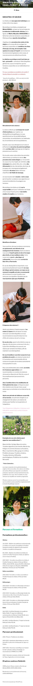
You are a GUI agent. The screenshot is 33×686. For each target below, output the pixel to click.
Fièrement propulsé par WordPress (12, 682)
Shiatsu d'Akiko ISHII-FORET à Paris (15, 3)
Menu (17, 10)
